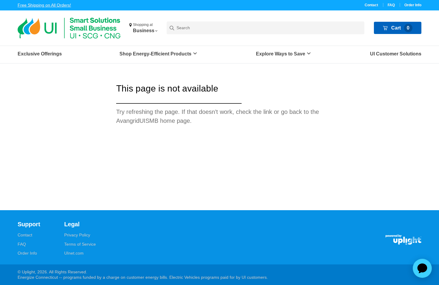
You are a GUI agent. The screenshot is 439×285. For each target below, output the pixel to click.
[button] (143, 28)
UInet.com (74, 253)
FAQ (391, 5)
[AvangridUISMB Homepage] (69, 28)
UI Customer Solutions (395, 53)
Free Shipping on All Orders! (44, 5)
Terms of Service (80, 244)
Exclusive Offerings (40, 53)
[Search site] (266, 27)
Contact (371, 5)
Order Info (412, 5)
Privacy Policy (77, 235)
